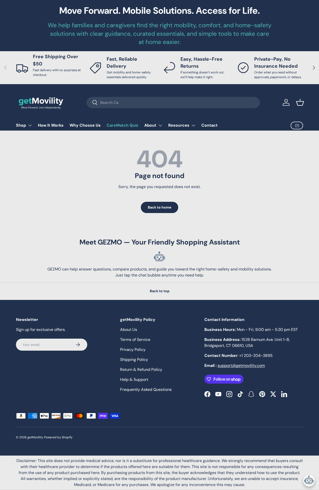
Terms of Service (135, 339)
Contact (209, 125)
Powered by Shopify (58, 437)
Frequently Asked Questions (146, 389)
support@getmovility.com (241, 365)
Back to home (159, 207)
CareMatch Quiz (122, 125)
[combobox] (173, 102)
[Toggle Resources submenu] (193, 125)
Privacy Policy (133, 349)
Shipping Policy (134, 359)
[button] (300, 102)
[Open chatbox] (309, 481)
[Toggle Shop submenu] (30, 125)
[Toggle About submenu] (160, 125)
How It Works (51, 125)
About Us (128, 329)
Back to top (159, 291)
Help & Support (134, 379)
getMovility (35, 437)
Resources (178, 125)
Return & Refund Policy (141, 369)
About (150, 125)
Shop (21, 125)
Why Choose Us (85, 125)
